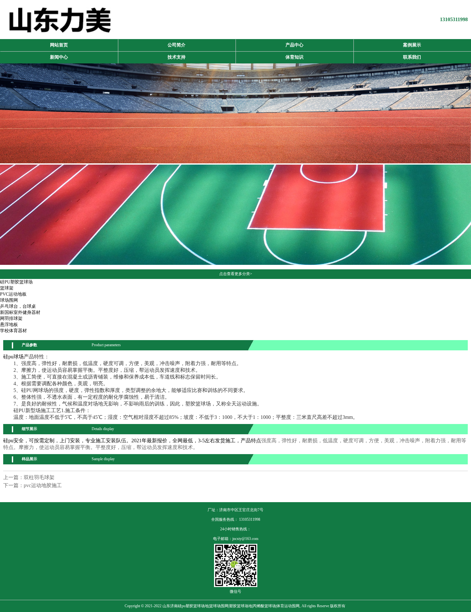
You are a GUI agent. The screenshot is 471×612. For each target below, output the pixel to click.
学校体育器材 (13, 330)
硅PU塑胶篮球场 (16, 282)
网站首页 (59, 45)
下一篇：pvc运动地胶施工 (32, 485)
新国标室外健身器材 (20, 312)
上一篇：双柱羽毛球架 (28, 477)
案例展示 (412, 45)
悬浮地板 (9, 324)
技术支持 (177, 57)
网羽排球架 (11, 318)
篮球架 (6, 288)
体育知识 (294, 57)
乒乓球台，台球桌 (18, 306)
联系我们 (412, 57)
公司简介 (177, 45)
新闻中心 (59, 57)
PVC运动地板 (13, 294)
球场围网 (9, 300)
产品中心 (294, 45)
